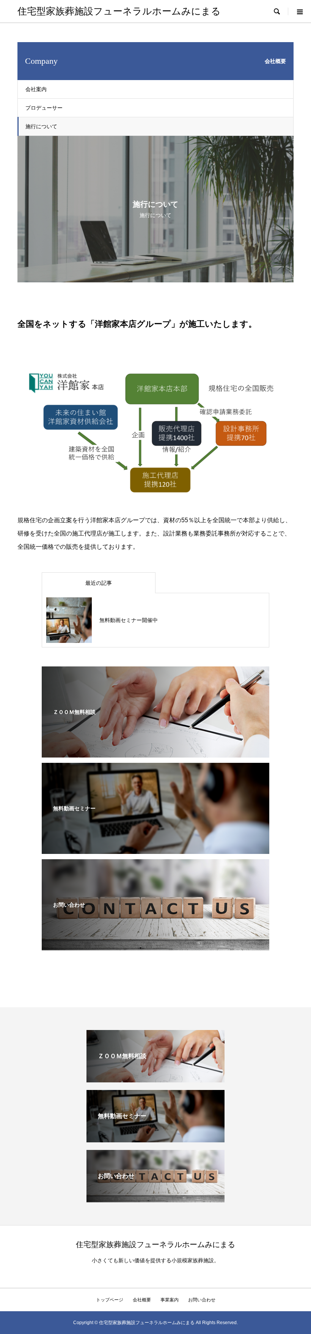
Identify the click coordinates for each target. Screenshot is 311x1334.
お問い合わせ (201, 1300)
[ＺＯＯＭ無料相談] (155, 752)
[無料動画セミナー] (155, 849)
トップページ (109, 1300)
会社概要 (142, 1300)
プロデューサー (44, 108)
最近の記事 (98, 583)
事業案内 (169, 1300)
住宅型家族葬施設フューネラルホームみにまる (119, 11)
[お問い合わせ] (155, 945)
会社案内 (36, 89)
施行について (41, 126)
